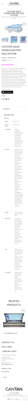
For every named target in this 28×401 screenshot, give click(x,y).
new (7, 17)
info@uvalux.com (9, 364)
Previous (3, 28)
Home (3, 17)
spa (10, 60)
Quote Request (8, 92)
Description (6, 109)
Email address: (5, 371)
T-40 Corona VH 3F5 (10, 333)
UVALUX (17, 392)
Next (24, 28)
